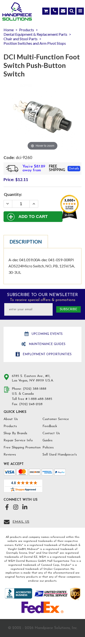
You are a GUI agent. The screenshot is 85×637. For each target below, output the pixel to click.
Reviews (10, 454)
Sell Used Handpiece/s (59, 454)
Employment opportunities (47, 354)
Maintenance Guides (46, 344)
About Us (11, 419)
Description (26, 241)
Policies (48, 447)
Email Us (21, 522)
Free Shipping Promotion (22, 447)
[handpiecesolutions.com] (17, 12)
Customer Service (55, 419)
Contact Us (51, 433)
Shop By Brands (15, 433)
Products (10, 426)
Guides (47, 440)
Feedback (49, 426)
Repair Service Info (18, 440)
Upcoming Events (47, 334)
